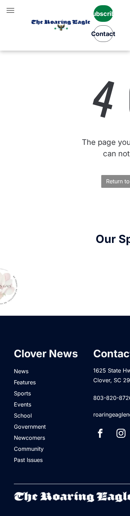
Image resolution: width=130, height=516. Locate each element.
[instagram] (121, 434)
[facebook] (100, 434)
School (23, 415)
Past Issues (28, 459)
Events (22, 404)
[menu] (10, 10)
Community (29, 448)
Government (30, 426)
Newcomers (29, 437)
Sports (22, 393)
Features (25, 382)
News (21, 371)
